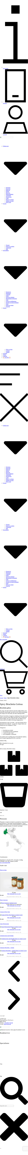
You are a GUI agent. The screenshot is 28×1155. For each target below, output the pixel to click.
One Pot (8, 306)
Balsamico (8, 293)
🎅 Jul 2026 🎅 (7, 357)
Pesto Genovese (4, 900)
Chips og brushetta (4, 1047)
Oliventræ (2, 1057)
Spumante (2, 1073)
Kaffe (7, 296)
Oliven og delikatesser (11, 301)
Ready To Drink (10, 199)
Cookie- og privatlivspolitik (6, 1040)
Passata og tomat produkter (12, 302)
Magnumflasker (9, 194)
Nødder (8, 352)
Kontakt (2, 1037)
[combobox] (7, 1106)
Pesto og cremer (9, 305)
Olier (7, 300)
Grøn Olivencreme (4, 923)
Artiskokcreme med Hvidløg (6, 935)
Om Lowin (2, 1036)
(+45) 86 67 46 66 (8, 1022)
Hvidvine (8, 187)
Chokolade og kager (5, 1049)
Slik (7, 249)
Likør (7, 198)
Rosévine (8, 189)
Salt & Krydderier (10, 297)
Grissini (8, 350)
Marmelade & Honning (11, 298)
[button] (14, 391)
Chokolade (8, 247)
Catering (5, 356)
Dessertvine (8, 197)
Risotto (1, 1061)
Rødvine (8, 190)
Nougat (7, 245)
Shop (5, 698)
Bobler (7, 191)
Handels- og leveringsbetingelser (7, 1038)
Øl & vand (8, 202)
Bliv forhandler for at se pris (14, 893)
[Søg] (0, 1148)
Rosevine (2, 1072)
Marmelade (2, 1051)
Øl (0, 1053)
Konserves (8, 292)
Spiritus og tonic (10, 201)
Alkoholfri (8, 195)
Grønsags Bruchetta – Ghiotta (7, 947)
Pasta (7, 304)
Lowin (1, 698)
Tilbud (4, 354)
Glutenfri (8, 294)
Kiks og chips (9, 349)
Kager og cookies (10, 246)
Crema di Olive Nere (5, 912)
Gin (1, 1050)
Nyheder (5, 353)
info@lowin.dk (7, 1024)
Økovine (8, 193)
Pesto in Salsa (3, 870)
